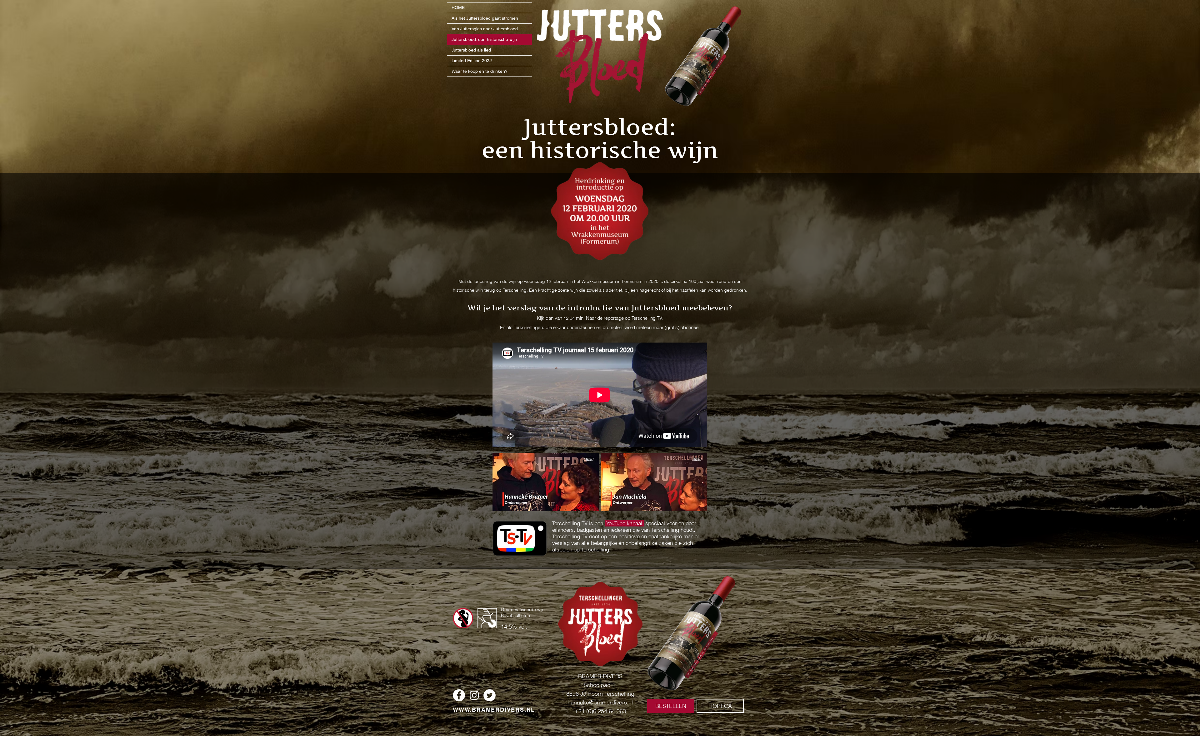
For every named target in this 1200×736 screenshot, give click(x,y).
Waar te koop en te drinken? (480, 71)
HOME (458, 7)
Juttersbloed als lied (471, 49)
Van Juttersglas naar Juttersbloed (485, 28)
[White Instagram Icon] (474, 695)
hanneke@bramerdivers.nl (600, 702)
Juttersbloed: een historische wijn (484, 39)
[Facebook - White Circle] (459, 695)
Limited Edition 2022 (472, 60)
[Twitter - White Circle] (489, 695)
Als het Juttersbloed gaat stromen (485, 18)
